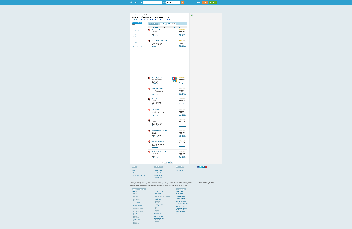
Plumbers (157, 202)
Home (133, 14)
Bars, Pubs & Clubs (136, 30)
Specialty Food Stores (136, 50)
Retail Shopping (157, 213)
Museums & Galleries (138, 211)
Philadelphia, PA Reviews (181, 208)
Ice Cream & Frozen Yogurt (138, 46)
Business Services (137, 200)
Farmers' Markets (136, 42)
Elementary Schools (137, 207)
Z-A (179, 27)
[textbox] (152, 2)
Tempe (141, 14)
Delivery (133, 40)
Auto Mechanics (145, 19)
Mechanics (135, 196)
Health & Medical (136, 219)
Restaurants (134, 48)
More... (155, 222)
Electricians (158, 201)
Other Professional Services (160, 191)
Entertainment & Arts (136, 210)
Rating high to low (166, 27)
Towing (134, 194)
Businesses (152, 23)
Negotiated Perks (158, 177)
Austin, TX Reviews (180, 193)
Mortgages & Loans (159, 198)
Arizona (137, 14)
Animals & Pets (157, 193)
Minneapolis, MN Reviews (182, 204)
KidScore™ (134, 174)
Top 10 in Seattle (136, 19)
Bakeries (134, 26)
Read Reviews (182, 34)
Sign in (197, 2)
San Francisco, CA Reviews (182, 209)
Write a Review (182, 35)
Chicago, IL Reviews (180, 196)
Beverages (134, 32)
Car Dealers (170, 19)
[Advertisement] (176, 9)
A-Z (174, 27)
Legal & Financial (158, 195)
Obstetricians (163, 19)
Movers (157, 221)
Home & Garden (157, 199)
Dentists (135, 222)
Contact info (155, 35)
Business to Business (137, 197)
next (169, 162)
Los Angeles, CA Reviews (182, 203)
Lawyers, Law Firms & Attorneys (162, 196)
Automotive (134, 191)
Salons (156, 207)
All (132, 22)
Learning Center (157, 172)
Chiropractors (136, 220)
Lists (163, 23)
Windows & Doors (159, 204)
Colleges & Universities (138, 208)
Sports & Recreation (158, 216)
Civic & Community (136, 202)
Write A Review (179, 170)
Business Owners (158, 170)
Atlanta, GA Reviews (180, 191)
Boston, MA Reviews (180, 195)
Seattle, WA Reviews (180, 211)
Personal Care (157, 205)
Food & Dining (139, 22)
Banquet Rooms (135, 28)
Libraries (135, 203)
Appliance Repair (154, 19)
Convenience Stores (136, 38)
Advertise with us (158, 175)
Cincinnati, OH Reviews (181, 198)
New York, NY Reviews (181, 206)
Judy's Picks (155, 27)
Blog (133, 172)
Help (219, 2)
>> (172, 162)
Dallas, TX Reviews (180, 199)
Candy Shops (135, 34)
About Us (134, 170)
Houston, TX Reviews (181, 201)
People (169, 23)
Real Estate (156, 211)
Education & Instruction (137, 205)
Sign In (177, 169)
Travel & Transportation (159, 218)
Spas (156, 208)
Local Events (157, 169)
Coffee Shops (135, 36)
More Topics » (176, 19)
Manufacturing (136, 199)
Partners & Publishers (159, 174)
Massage (157, 210)
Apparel (157, 215)
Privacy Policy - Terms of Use (138, 175)
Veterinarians (136, 223)
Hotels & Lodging (159, 219)
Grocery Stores (135, 44)
